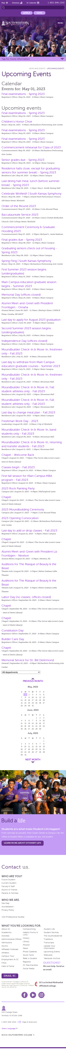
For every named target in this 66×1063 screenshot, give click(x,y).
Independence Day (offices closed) (24, 340)
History (26, 938)
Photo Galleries (30, 952)
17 (33, 700)
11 (36, 697)
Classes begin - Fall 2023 (18, 467)
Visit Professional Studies (13, 917)
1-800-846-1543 (56, 3)
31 (33, 706)
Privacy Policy (8, 910)
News (25, 948)
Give (39, 13)
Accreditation (8, 907)
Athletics (5, 953)
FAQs (4, 963)
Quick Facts (28, 955)
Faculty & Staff (8, 886)
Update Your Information (49, 947)
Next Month (32, 759)
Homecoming (29, 929)
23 (29, 703)
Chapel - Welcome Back (18, 454)
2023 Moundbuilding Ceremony (23, 509)
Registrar (27, 962)
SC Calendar (31, 3)
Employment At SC (10, 959)
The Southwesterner (53, 936)
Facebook (24, 995)
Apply (26, 13)
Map (3, 3)
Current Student (9, 883)
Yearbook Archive (52, 958)
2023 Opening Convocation (20, 518)
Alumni (5, 946)
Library (26, 941)
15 (25, 700)
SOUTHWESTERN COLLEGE (20, 1035)
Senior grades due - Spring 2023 (23, 159)
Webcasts (48, 955)
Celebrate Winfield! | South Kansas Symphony (31, 193)
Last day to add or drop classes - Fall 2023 (29, 530)
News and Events (37, 68)
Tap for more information (16, 59)
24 (33, 703)
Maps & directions (29, 1022)
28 (22, 706)
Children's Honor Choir (17, 121)
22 (25, 703)
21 (22, 703)
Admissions (7, 943)
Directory (15, 3)
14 (22, 700)
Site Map (5, 903)
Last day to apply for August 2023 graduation (31, 319)
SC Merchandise (30, 965)
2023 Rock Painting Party (18, 488)
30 (29, 706)
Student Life (49, 929)
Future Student (8, 880)
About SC (6, 929)
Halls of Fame (8, 966)
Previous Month (33, 681)
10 (33, 697)
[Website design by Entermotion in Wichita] (33, 1035)
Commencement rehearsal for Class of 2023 (31, 147)
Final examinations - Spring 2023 (23, 94)
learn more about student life (22, 843)
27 (44, 703)
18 (36, 700)
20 (44, 700)
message (20, 1022)
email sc (10, 975)
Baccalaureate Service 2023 (20, 214)
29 (25, 706)
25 (36, 703)
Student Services (51, 932)
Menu (60, 23)
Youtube (33, 995)
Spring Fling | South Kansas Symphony (26, 260)
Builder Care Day (13, 639)
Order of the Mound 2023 (19, 206)
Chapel (6, 497)
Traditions (48, 939)
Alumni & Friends (9, 890)
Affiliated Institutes (10, 949)
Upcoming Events (55, 68)
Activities (5, 936)
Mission (26, 945)
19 (40, 700)
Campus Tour (8, 956)
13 (44, 697)
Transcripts (49, 943)
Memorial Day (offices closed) (21, 294)
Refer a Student (30, 958)
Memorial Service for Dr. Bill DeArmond (28, 660)
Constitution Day (12, 630)
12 (40, 697)
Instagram (41, 995)
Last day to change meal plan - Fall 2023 (28, 412)
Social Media (28, 968)
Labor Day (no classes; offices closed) (26, 597)
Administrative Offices (11, 939)
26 (40, 703)
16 (29, 700)
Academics (7, 932)
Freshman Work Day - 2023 (20, 421)
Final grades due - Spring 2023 (22, 239)
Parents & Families (10, 893)
